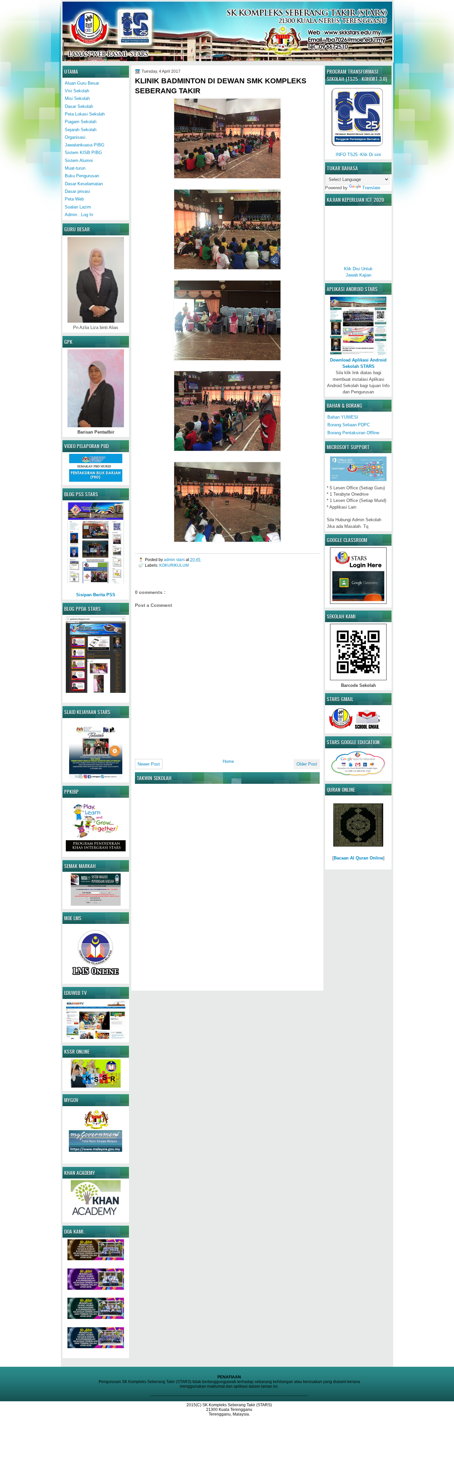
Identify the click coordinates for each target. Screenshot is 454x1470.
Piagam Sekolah (80, 121)
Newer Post (149, 764)
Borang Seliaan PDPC (348, 424)
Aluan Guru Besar (82, 83)
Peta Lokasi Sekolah (85, 114)
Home (228, 761)
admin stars (175, 559)
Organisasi (75, 137)
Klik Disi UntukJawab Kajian (358, 272)
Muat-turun (75, 168)
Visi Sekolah (77, 90)
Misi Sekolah (77, 98)
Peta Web (74, 199)
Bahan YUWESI (342, 417)
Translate (371, 187)
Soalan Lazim (78, 206)
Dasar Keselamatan (84, 183)
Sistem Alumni (79, 160)
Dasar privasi (77, 191)
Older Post (306, 764)
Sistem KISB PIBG (83, 152)
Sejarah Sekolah (80, 129)
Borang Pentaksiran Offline (353, 432)
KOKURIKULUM (174, 565)
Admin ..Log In (79, 214)
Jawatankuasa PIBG (84, 144)
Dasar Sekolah (79, 106)
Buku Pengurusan (82, 175)
